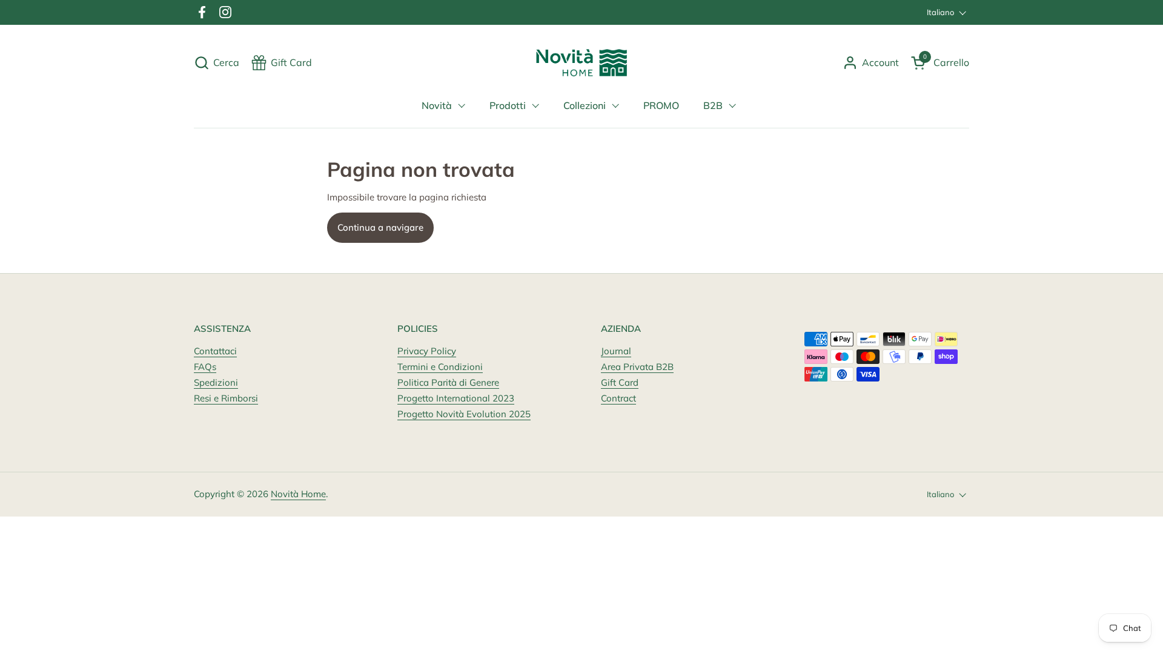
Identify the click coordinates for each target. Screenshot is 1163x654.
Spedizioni (216, 382)
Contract (618, 398)
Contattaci (215, 351)
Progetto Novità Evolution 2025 (464, 414)
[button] (216, 62)
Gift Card (619, 382)
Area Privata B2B (637, 366)
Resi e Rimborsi (226, 398)
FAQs (205, 366)
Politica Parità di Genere (448, 382)
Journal (616, 351)
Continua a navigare (380, 227)
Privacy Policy (426, 351)
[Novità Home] (582, 62)
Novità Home (298, 494)
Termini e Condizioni (440, 366)
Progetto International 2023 (455, 398)
